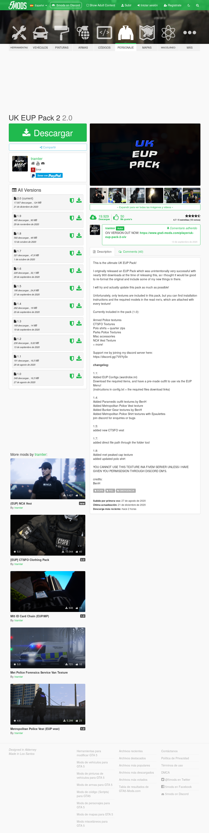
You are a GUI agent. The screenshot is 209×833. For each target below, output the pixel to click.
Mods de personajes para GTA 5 (93, 805)
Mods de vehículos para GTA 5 (92, 764)
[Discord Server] (43, 163)
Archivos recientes (131, 751)
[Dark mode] (189, 5)
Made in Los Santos (21, 754)
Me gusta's (126, 219)
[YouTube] (38, 163)
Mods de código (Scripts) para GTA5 (93, 794)
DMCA (165, 772)
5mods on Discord (176, 794)
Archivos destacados (132, 758)
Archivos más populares (134, 765)
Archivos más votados (133, 779)
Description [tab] (104, 251)
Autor (120, 228)
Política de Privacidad (175, 758)
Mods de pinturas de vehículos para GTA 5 (90, 775)
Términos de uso (172, 765)
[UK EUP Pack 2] (145, 154)
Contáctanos (169, 751)
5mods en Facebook (178, 787)
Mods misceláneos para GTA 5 (92, 823)
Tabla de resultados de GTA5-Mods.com (134, 789)
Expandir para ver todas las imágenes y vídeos (145, 207)
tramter (36, 158)
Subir (127, 5)
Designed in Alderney (22, 749)
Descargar (52, 132)
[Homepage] (33, 163)
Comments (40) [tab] (132, 251)
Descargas (104, 219)
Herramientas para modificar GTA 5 (89, 753)
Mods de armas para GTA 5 (94, 785)
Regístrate (174, 5)
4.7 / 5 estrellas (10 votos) (186, 220)
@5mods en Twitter (177, 779)
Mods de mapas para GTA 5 (95, 814)
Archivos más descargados (136, 772)
